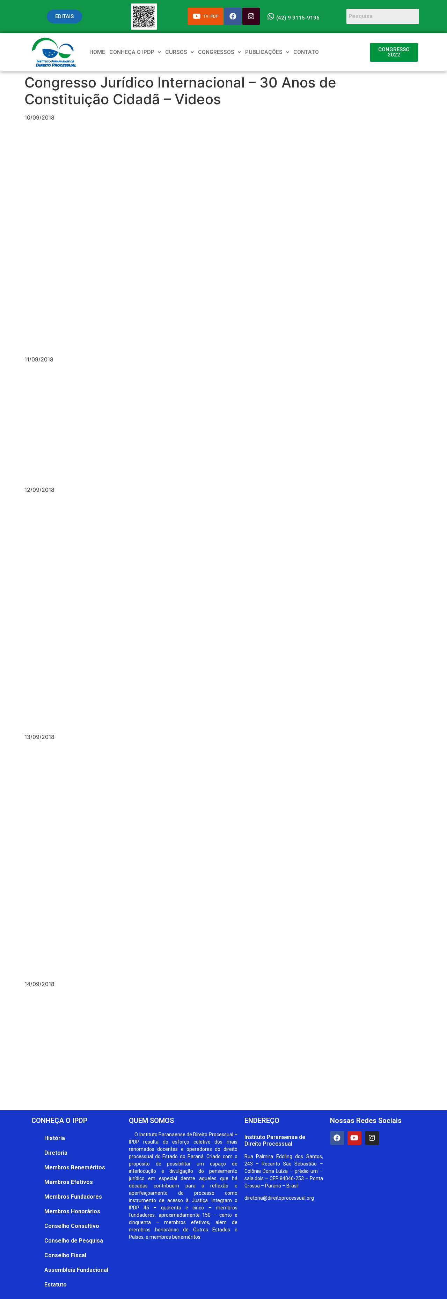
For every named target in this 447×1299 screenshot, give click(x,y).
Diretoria (55, 1152)
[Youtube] (354, 1138)
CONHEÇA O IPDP (131, 52)
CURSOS (176, 52)
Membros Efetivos (68, 1182)
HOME (97, 52)
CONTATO (306, 52)
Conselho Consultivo (71, 1226)
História (54, 1138)
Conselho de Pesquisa (73, 1240)
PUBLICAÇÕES (264, 52)
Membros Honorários (72, 1211)
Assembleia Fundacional (76, 1270)
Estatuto (55, 1284)
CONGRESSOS (216, 52)
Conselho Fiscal (65, 1255)
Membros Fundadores (73, 1196)
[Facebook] (337, 1138)
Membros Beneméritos (74, 1167)
